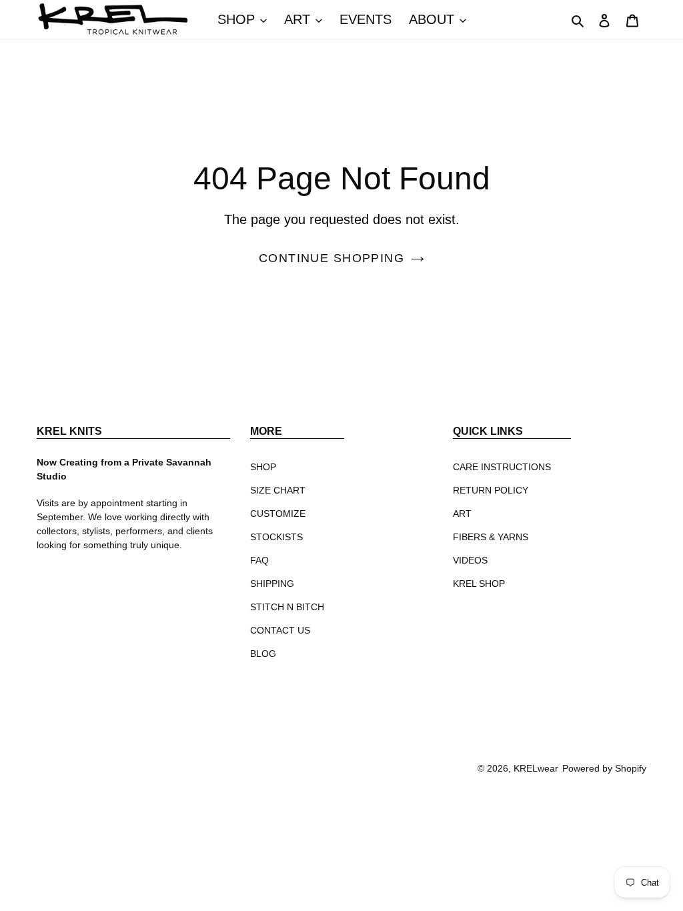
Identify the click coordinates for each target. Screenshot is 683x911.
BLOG (263, 653)
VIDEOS (470, 560)
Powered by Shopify (604, 768)
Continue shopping (331, 258)
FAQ (259, 560)
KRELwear (536, 768)
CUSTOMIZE (277, 513)
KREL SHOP (479, 583)
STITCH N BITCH (287, 607)
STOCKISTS (276, 537)
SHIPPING (272, 583)
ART (462, 513)
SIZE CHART (277, 490)
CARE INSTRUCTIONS (502, 467)
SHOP (263, 467)
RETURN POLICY (490, 490)
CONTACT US (280, 630)
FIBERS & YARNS (490, 537)
